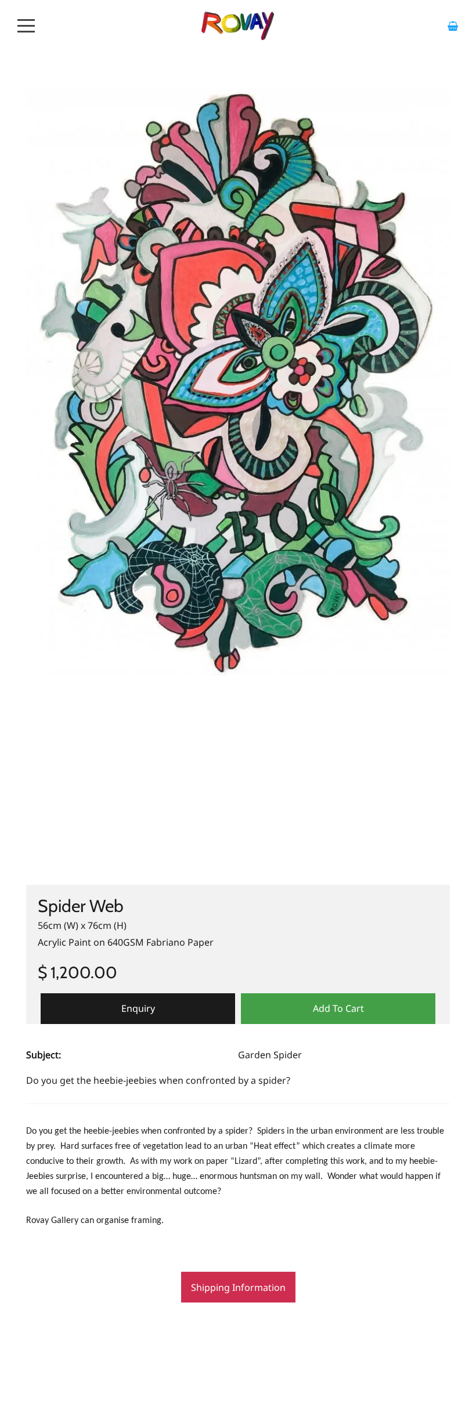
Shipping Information (238, 1287)
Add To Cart (338, 1008)
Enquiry (138, 1008)
